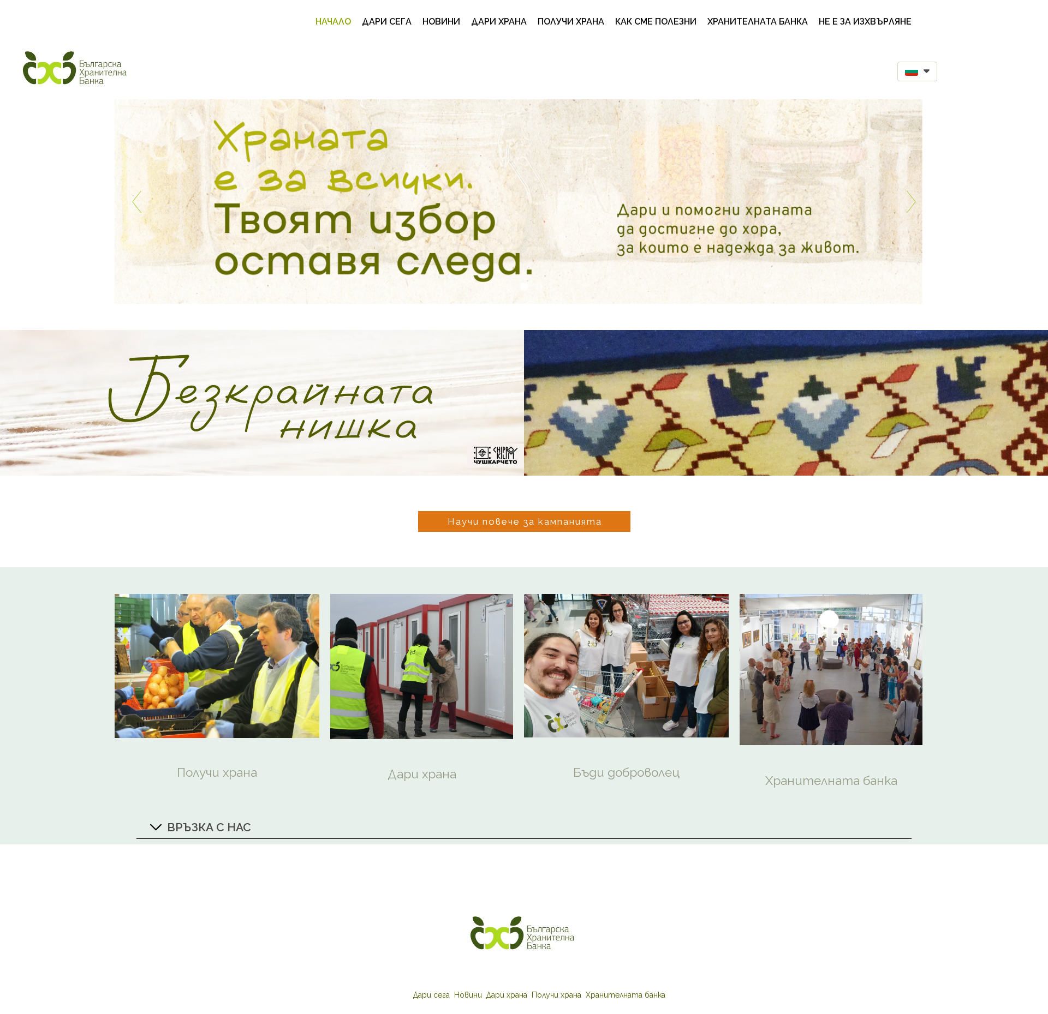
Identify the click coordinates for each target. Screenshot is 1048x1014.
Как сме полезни (655, 21)
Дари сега (387, 21)
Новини (441, 21)
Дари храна (499, 21)
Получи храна (571, 21)
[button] (917, 71)
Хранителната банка (757, 21)
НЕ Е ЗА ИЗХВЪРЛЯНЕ (865, 21)
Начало (333, 21)
